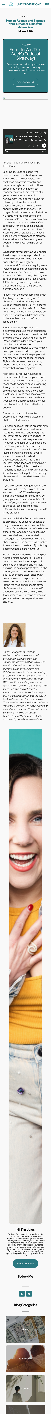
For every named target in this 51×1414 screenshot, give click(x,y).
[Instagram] (22, 1293)
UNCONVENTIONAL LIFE (33, 4)
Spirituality (25, 16)
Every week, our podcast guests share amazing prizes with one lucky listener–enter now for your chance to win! (25, 69)
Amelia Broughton (12, 651)
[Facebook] (29, 1293)
